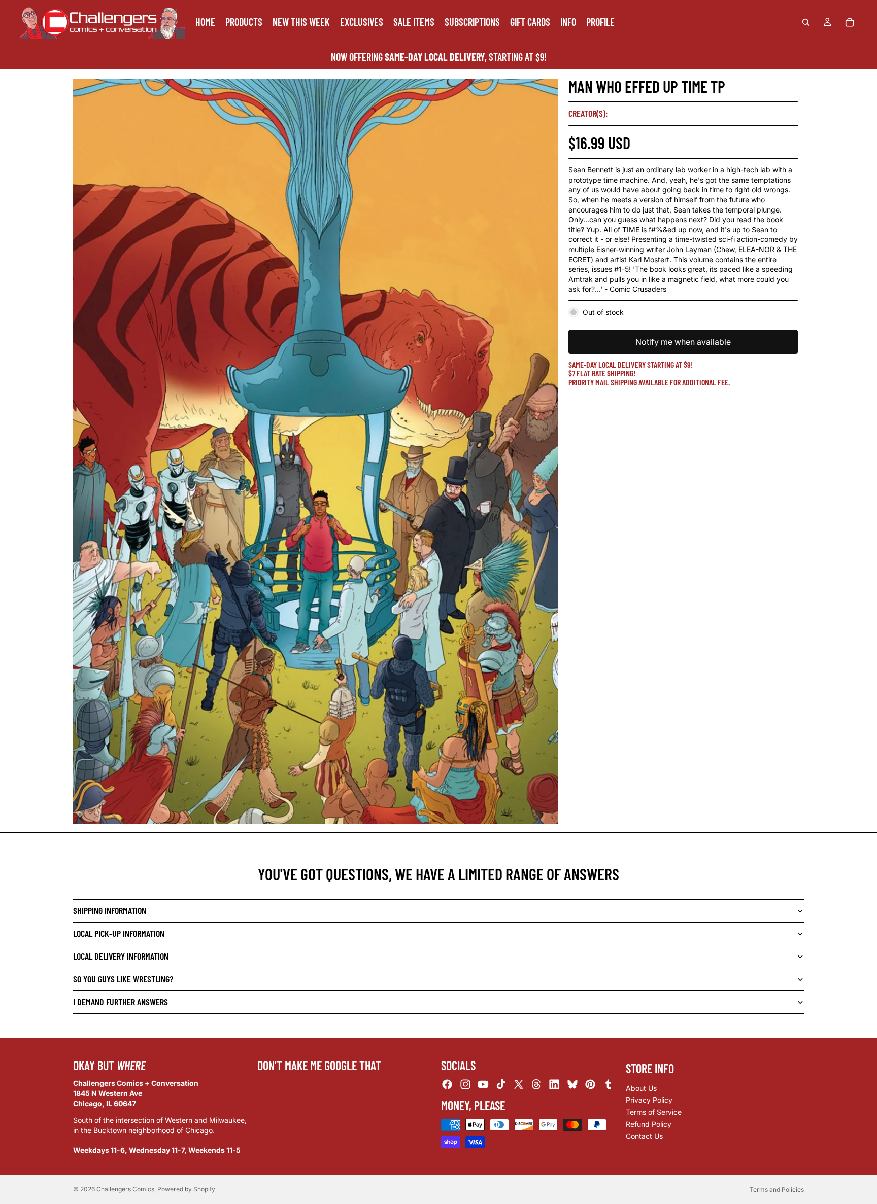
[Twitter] (519, 1085)
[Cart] (849, 22)
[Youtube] (483, 1085)
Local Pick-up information (118, 933)
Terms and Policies (777, 1189)
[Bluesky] (572, 1085)
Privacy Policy (649, 1100)
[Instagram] (465, 1085)
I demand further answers (120, 1001)
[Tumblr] (608, 1085)
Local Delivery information (120, 956)
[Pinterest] (590, 1085)
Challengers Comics (125, 1189)
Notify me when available (683, 342)
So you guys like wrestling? (123, 978)
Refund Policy (648, 1124)
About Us (641, 1088)
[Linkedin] (554, 1085)
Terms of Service (654, 1112)
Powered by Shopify (186, 1189)
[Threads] (536, 1085)
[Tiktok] (501, 1085)
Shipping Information (109, 910)
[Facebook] (447, 1085)
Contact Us (644, 1135)
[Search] (806, 22)
